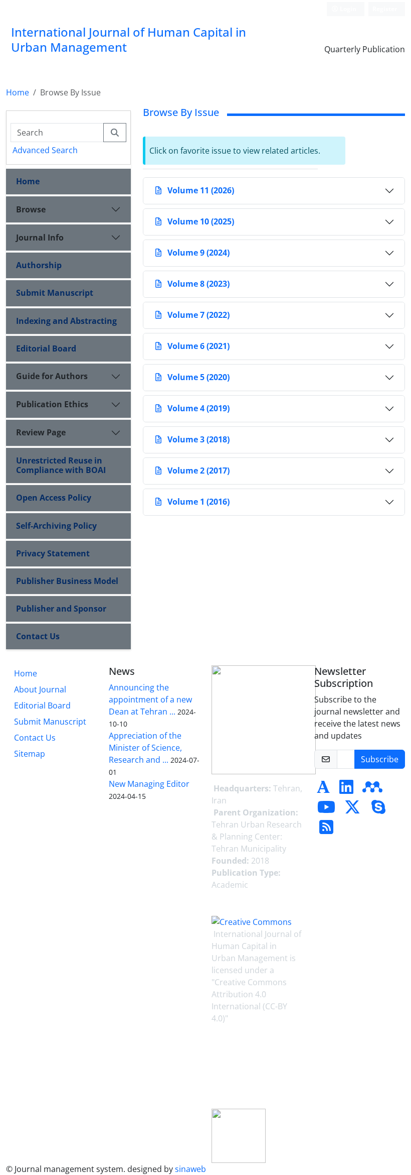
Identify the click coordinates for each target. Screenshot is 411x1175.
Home (17, 92)
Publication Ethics (52, 404)
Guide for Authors (52, 376)
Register (384, 9)
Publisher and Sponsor (61, 608)
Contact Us (38, 636)
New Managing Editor (149, 783)
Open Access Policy (53, 497)
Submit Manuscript (54, 292)
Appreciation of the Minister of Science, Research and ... (145, 747)
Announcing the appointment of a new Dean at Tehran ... (150, 699)
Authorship (39, 265)
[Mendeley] (372, 789)
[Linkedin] (346, 789)
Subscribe (379, 759)
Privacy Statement (53, 553)
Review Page (41, 432)
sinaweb (190, 1168)
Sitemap (29, 753)
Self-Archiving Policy (56, 525)
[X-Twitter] (352, 809)
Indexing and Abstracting (66, 320)
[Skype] (378, 809)
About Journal (40, 689)
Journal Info (40, 237)
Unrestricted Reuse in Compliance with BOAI (61, 465)
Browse (31, 209)
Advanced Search (45, 150)
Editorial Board (46, 348)
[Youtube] (326, 809)
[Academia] (323, 789)
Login (347, 9)
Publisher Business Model (67, 580)
